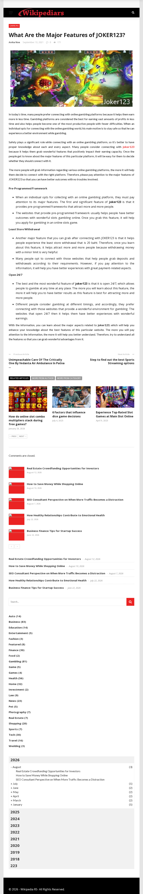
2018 (15, 859)
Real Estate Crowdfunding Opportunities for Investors (63, 468)
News (12, 701)
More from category (69, 378)
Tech (12, 734)
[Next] (17, 546)
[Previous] (11, 546)
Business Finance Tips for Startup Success (54, 531)
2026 (15, 759)
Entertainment (18, 633)
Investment (16, 689)
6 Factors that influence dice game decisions (68, 414)
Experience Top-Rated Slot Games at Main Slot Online (114, 414)
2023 (15, 825)
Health (13, 678)
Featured (15, 644)
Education (15, 627)
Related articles (19, 378)
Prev (14, 436)
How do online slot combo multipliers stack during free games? (27, 420)
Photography (17, 712)
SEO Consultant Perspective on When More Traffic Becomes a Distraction (75, 499)
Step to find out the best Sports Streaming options (112, 361)
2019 (15, 852)
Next (21, 436)
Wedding (14, 746)
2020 (15, 845)
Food (12, 655)
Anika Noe (14, 42)
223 (13, 865)
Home (12, 684)
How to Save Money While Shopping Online (55, 484)
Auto (12, 616)
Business (14, 621)
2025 (15, 811)
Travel (13, 740)
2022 (15, 832)
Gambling (14, 26)
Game (12, 667)
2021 (15, 838)
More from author (43, 378)
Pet (11, 706)
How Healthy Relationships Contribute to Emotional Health (66, 515)
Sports (13, 729)
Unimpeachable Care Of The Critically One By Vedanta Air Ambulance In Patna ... (37, 363)
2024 (15, 818)
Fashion (14, 638)
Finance (13, 650)
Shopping (15, 723)
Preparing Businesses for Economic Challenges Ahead (50, 4)
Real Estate (16, 718)
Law (11, 695)
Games (13, 672)
